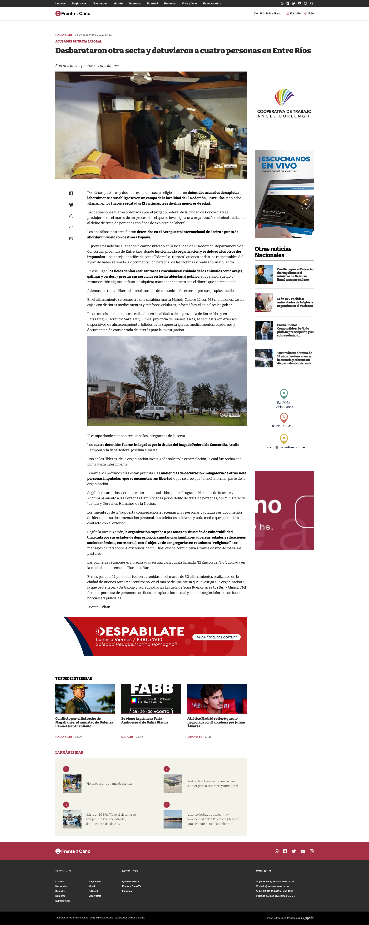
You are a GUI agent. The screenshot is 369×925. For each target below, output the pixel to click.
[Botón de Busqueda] (312, 3)
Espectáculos (212, 3)
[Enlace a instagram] (305, 3)
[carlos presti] (264, 274)
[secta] (151, 125)
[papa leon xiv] (264, 302)
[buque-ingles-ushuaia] (173, 819)
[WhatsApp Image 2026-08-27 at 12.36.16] (151, 699)
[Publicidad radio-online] (284, 194)
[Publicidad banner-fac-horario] (284, 510)
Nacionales (100, 3)
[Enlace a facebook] (288, 3)
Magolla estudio (295, 918)
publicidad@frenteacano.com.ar (276, 881)
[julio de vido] (264, 330)
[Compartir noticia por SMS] (71, 228)
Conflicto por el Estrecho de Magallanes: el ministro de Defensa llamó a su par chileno (295, 274)
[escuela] (264, 358)
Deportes (135, 3)
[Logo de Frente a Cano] (72, 13)
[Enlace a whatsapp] (282, 3)
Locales (60, 3)
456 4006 (288, 891)
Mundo (118, 3)
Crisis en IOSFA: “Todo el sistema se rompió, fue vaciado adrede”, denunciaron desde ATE (111, 819)
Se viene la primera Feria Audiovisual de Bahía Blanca (144, 720)
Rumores (170, 3)
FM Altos (127, 891)
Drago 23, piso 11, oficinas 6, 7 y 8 (276, 896)
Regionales (79, 3)
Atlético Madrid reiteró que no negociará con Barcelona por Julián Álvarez (216, 722)
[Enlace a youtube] (299, 3)
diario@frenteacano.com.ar (274, 886)
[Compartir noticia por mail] (71, 238)
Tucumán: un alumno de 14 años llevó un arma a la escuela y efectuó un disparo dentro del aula (294, 358)
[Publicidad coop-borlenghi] (284, 102)
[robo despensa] (72, 783)
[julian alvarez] (217, 699)
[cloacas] (173, 783)
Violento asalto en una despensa (109, 783)
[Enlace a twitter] (293, 3)
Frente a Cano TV (131, 886)
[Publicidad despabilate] (151, 636)
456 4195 (276, 891)
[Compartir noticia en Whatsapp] (71, 216)
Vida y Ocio (189, 3)
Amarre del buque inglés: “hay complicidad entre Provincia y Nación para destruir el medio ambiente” (213, 819)
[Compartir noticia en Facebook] (71, 193)
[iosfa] (72, 819)
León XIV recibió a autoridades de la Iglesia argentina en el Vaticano (295, 302)
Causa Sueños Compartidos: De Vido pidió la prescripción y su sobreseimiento (295, 330)
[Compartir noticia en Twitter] (71, 205)
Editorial (152, 3)
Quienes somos (130, 881)
